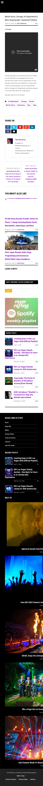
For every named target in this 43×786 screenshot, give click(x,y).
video (34, 105)
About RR (8, 426)
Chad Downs (20, 230)
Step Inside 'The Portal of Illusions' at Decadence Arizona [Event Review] (24, 381)
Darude (31, 101)
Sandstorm (21, 105)
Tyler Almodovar (21, 23)
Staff (6, 422)
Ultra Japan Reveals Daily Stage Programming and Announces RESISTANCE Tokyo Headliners (18, 255)
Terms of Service (10, 438)
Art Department (13, 101)
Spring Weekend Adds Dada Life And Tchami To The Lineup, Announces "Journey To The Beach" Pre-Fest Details (13, 176)
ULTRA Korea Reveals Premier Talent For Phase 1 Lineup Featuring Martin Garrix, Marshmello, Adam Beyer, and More (21, 222)
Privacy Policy (9, 434)
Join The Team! (10, 445)
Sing (28, 105)
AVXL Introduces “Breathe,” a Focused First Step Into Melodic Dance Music (26, 395)
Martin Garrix (10, 105)
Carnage (24, 101)
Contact (7, 442)
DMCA (7, 430)
